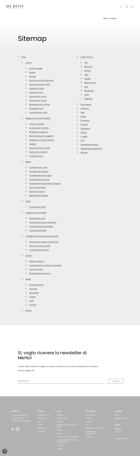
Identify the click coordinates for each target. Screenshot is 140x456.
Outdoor (60, 445)
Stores (40, 425)
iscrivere (115, 381)
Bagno (60, 430)
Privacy (89, 418)
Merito (105, 18)
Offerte (60, 415)
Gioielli (59, 448)
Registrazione (120, 418)
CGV (88, 425)
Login (117, 415)
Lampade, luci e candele (67, 436)
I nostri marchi (44, 415)
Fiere (39, 421)
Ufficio (59, 433)
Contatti (41, 431)
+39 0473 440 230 (20, 415)
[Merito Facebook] (13, 429)
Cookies (89, 421)
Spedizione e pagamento (91, 432)
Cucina (60, 421)
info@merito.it (17, 418)
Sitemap (113, 18)
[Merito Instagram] (17, 429)
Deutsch (118, 432)
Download (42, 428)
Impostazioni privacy (94, 428)
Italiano (118, 428)
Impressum (90, 415)
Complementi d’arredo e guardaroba (67, 441)
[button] (4, 451)
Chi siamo (42, 418)
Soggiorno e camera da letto (67, 426)
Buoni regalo (62, 418)
